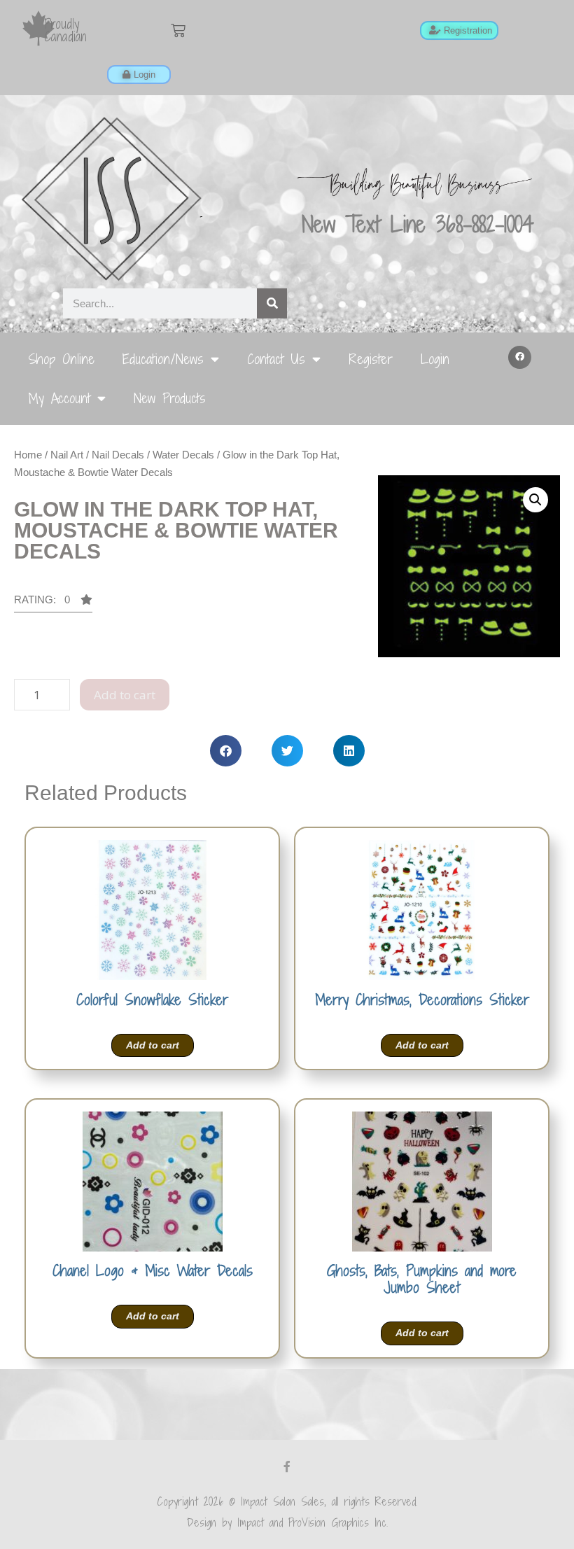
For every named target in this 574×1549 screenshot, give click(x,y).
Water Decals (183, 455)
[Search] (272, 303)
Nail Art (66, 455)
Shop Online (61, 358)
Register (371, 358)
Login (435, 358)
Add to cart (124, 695)
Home (28, 455)
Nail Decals (118, 455)
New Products (170, 397)
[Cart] (178, 30)
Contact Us (276, 358)
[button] (520, 358)
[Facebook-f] (287, 1466)
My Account (59, 397)
